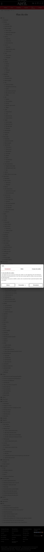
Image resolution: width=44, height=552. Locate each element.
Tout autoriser (36, 285)
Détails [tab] (22, 268)
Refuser (8, 285)
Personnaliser (21, 285)
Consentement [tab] (8, 268)
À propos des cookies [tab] (36, 268)
